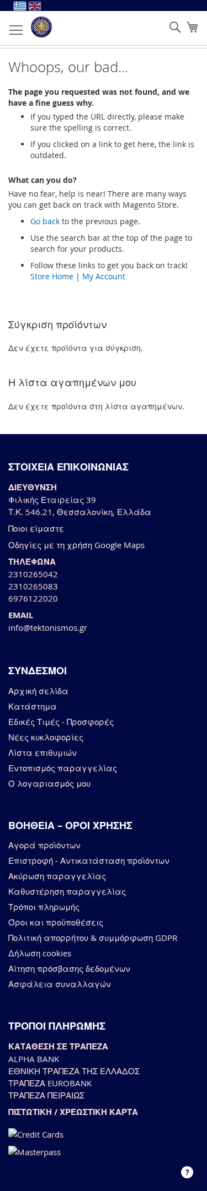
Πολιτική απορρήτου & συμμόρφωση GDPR (92, 937)
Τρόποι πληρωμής (43, 906)
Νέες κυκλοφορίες (45, 737)
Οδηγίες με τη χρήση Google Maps (76, 544)
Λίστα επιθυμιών (42, 752)
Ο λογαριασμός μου (49, 783)
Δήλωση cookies (39, 953)
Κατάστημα (32, 706)
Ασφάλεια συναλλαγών (59, 983)
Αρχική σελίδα (38, 690)
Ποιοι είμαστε (36, 528)
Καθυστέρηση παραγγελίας (67, 891)
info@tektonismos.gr (47, 627)
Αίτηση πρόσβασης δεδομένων (69, 968)
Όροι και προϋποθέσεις (55, 922)
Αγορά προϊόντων (44, 845)
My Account (103, 276)
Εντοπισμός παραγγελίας (62, 767)
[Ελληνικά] (20, 6)
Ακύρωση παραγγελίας (57, 875)
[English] (35, 6)
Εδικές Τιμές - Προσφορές (61, 721)
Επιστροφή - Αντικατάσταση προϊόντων (88, 860)
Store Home (51, 276)
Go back (45, 221)
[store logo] (41, 27)
